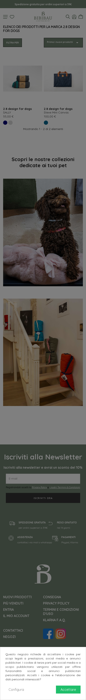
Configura (16, 689)
